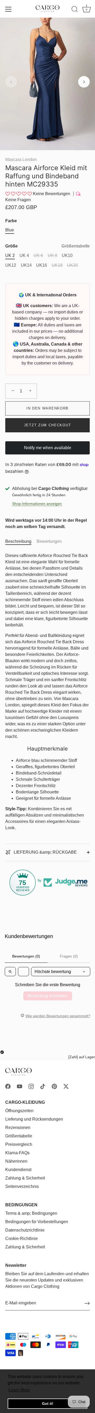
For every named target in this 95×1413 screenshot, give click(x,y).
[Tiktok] (42, 1086)
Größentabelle (75, 246)
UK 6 (38, 255)
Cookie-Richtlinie (21, 1238)
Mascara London (21, 159)
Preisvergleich (18, 1144)
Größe (47, 246)
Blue (9, 230)
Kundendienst (18, 1169)
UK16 (41, 265)
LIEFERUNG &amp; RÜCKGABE (45, 852)
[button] (11, 82)
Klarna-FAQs (17, 1153)
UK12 (10, 265)
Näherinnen (16, 1161)
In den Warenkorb (47, 408)
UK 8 (52, 255)
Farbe (11, 221)
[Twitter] (66, 1086)
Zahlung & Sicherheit (25, 1178)
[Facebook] (8, 1086)
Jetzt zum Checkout (47, 425)
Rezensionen (17, 1127)
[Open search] (10, 971)
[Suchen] (74, 10)
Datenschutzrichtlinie (25, 1230)
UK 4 (24, 255)
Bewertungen (49, 541)
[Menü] (8, 9)
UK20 (72, 265)
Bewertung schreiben (48, 996)
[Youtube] (19, 1086)
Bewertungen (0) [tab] (26, 956)
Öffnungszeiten (19, 1110)
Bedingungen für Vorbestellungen (36, 1221)
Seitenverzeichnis (22, 1186)
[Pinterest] (54, 1086)
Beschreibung (18, 541)
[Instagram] (31, 1086)
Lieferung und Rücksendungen (34, 1119)
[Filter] (23, 971)
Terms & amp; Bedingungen (31, 1213)
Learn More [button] (19, 1390)
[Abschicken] (87, 1303)
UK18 (57, 265)
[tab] (21, 541)
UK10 (67, 255)
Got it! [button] (47, 1403)
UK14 (26, 265)
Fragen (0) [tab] (69, 956)
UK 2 (10, 255)
